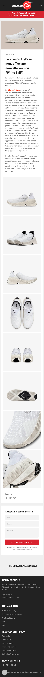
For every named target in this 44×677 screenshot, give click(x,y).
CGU (3, 621)
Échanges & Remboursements (13, 614)
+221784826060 (18, 584)
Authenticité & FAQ (9, 610)
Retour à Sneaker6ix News (23, 566)
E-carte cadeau (7, 643)
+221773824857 (31, 584)
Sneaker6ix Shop (12, 672)
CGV (3, 625)
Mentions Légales (8, 618)
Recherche (6, 636)
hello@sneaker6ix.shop (10, 597)
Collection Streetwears (10, 654)
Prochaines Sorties (9, 647)
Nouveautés (6, 639)
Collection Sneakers (9, 650)
